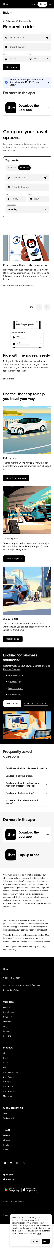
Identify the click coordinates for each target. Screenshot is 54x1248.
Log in (32, 4)
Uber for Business (11, 669)
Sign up (42, 4)
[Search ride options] (27, 430)
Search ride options (16, 478)
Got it (45, 1241)
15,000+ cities (10, 618)
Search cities (12, 639)
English (9, 1175)
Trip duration (11, 205)
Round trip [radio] (24, 168)
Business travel (15, 675)
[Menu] (50, 4)
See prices (11, 67)
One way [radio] (11, 168)
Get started (12, 703)
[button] (47, 37)
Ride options (10, 458)
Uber (6, 4)
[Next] (47, 307)
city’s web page (39, 927)
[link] (27, 82)
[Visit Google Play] (12, 1190)
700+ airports (10, 538)
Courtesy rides (15, 682)
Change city (25, 21)
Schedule (16, 546)
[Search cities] (27, 591)
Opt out (35, 1241)
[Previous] (39, 307)
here (39, 1233)
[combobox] (9, 37)
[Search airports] (27, 510)
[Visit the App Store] (29, 1190)
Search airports (14, 558)
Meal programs (15, 688)
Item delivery (14, 694)
